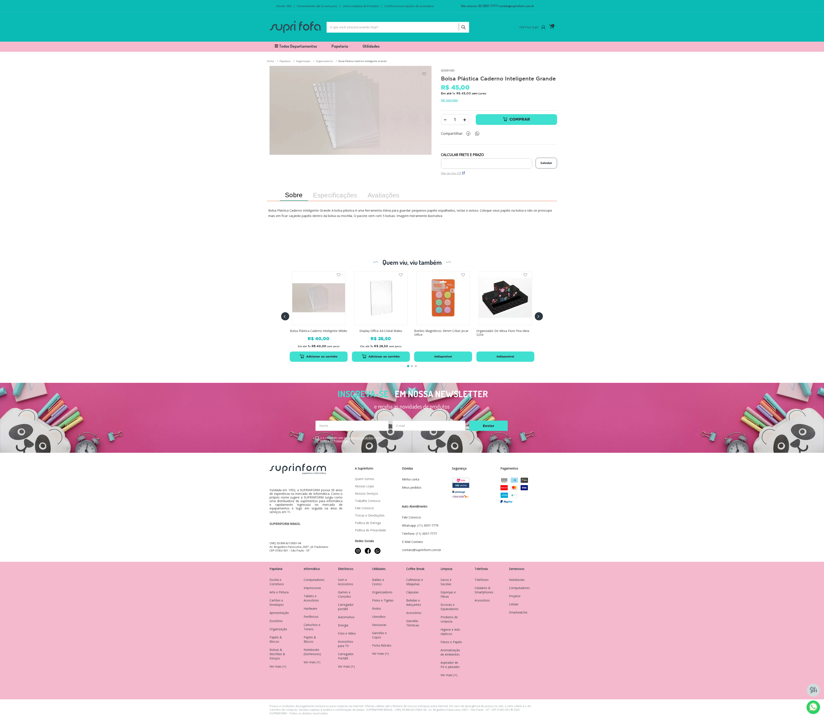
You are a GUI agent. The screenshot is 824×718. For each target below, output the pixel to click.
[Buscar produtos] (463, 26)
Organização (303, 61)
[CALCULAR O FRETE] (546, 163)
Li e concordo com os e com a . (351, 439)
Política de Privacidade (334, 441)
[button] (285, 316)
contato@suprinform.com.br (516, 6)
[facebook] (469, 133)
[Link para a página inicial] (271, 61)
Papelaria (285, 61)
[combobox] (398, 27)
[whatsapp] (479, 133)
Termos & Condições (360, 438)
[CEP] (486, 161)
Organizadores (324, 61)
